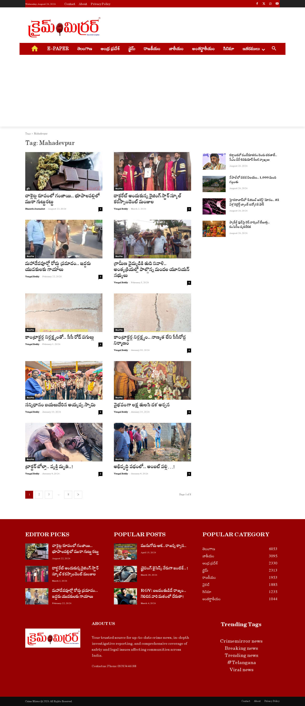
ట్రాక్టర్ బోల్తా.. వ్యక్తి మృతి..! (49, 467)
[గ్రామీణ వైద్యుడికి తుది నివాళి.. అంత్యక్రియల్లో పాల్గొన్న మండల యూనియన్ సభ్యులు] (152, 239)
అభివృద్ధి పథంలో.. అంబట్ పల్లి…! (144, 467)
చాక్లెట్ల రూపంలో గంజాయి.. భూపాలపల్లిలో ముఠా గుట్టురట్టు (62, 199)
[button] (274, 49)
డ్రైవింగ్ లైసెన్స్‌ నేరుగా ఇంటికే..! (164, 569)
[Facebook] (257, 4)
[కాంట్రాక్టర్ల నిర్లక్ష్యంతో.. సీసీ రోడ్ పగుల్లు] (63, 312)
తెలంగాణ (118, 188)
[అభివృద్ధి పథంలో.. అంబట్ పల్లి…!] (152, 442)
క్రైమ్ (28, 188)
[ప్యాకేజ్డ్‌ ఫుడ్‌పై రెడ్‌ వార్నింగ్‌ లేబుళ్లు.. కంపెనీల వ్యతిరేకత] (214, 229)
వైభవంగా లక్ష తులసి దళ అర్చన (142, 405)
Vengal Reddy (121, 208)
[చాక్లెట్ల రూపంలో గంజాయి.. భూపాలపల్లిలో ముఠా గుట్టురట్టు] (63, 171)
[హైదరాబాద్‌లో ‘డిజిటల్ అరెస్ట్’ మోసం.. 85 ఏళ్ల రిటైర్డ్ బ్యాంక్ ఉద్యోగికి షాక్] (214, 206)
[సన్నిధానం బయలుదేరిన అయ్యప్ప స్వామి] (63, 380)
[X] (264, 4)
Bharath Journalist (35, 208)
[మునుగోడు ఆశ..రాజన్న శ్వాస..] (125, 551)
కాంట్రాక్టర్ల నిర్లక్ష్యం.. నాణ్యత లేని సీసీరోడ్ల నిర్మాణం (150, 341)
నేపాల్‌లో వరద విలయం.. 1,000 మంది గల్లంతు (252, 180)
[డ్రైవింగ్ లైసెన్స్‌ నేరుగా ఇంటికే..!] (125, 574)
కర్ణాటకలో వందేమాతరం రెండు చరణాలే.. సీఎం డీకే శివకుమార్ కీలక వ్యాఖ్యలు (253, 158)
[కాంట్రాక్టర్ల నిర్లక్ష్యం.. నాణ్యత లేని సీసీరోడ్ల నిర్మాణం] (152, 312)
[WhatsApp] (270, 4)
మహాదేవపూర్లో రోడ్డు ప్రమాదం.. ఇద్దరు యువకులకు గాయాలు (58, 267)
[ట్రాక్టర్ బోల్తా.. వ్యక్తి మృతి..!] (63, 442)
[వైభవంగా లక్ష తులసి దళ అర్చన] (152, 380)
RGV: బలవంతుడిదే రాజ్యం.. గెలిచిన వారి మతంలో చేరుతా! (164, 594)
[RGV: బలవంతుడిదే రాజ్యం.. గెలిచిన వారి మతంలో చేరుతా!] (125, 596)
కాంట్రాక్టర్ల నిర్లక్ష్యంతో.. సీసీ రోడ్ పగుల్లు (59, 338)
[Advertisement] (188, 26)
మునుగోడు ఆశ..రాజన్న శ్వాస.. (164, 546)
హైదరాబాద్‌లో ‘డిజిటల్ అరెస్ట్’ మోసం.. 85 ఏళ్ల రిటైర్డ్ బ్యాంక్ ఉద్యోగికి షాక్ (254, 203)
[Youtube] (277, 4)
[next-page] (78, 495)
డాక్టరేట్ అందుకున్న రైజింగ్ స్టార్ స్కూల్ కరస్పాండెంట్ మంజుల (148, 199)
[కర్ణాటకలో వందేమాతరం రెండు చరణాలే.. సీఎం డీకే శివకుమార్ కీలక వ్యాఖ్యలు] (214, 161)
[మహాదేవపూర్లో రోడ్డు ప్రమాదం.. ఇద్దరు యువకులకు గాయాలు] (63, 239)
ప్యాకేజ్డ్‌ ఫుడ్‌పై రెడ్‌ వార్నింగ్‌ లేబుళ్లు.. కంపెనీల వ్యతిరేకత (249, 225)
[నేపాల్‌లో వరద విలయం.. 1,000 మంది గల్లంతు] (214, 184)
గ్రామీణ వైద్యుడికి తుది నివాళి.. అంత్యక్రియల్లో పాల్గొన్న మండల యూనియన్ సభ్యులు (151, 270)
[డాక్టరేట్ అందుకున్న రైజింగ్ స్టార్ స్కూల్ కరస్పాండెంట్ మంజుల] (152, 171)
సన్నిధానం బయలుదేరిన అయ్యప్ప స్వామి (60, 405)
